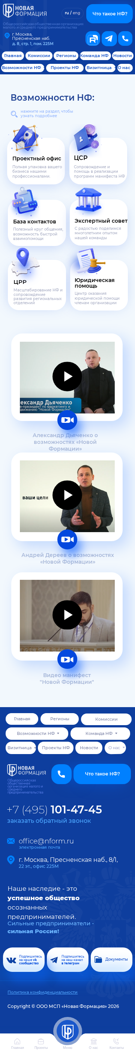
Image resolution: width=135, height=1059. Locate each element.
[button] (125, 38)
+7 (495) (54, 809)
